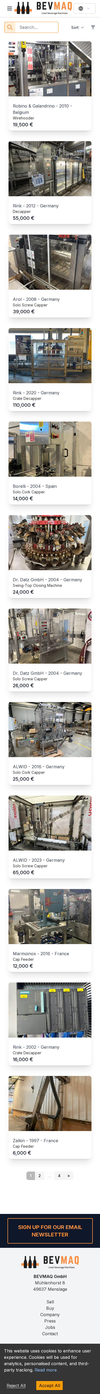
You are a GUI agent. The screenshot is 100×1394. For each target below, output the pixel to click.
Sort (75, 27)
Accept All (49, 1385)
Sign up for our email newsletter (50, 1231)
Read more (46, 1370)
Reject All (16, 1385)
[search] (10, 27)
